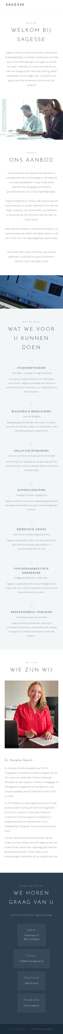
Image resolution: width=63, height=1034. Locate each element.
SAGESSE (15, 4)
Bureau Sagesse (31, 1005)
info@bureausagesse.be (32, 961)
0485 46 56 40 (31, 983)
